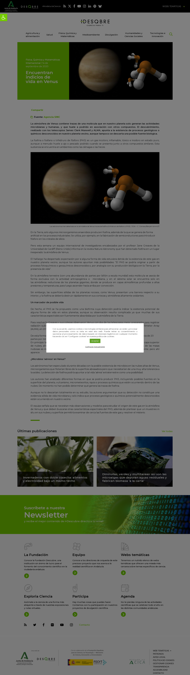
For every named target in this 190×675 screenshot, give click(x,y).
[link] (3, 17)
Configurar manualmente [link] (95, 347)
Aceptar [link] (95, 341)
